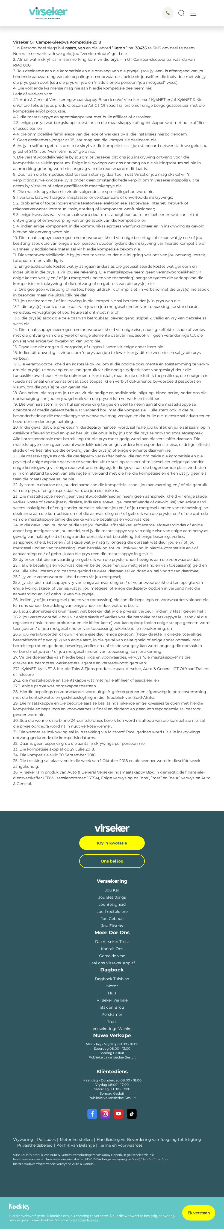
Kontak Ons (112, 948)
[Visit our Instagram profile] (105, 1114)
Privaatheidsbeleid (34, 1145)
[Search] (181, 13)
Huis (112, 993)
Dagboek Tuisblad (112, 978)
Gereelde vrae (112, 955)
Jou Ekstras (112, 925)
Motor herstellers (76, 1139)
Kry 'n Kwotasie (112, 843)
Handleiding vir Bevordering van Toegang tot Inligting (149, 1139)
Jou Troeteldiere (112, 911)
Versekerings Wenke (112, 1028)
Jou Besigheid (112, 904)
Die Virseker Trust (112, 941)
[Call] (168, 13)
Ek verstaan (199, 1212)
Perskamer (112, 1014)
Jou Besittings (112, 897)
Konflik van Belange (76, 1145)
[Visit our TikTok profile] (132, 1114)
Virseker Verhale (112, 1000)
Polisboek (46, 1139)
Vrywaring (23, 1139)
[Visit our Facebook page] (92, 1114)
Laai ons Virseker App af (112, 962)
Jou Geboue (112, 918)
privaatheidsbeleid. (84, 1220)
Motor (112, 985)
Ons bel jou (112, 861)
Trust (112, 1021)
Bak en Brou (112, 1007)
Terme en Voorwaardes (121, 1145)
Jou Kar (112, 890)
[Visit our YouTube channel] (118, 1114)
